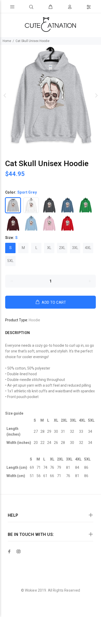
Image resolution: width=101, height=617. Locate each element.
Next (96, 95)
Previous (5, 95)
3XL (75, 248)
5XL (10, 261)
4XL (88, 248)
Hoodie (34, 320)
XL (49, 248)
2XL (62, 248)
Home (7, 41)
